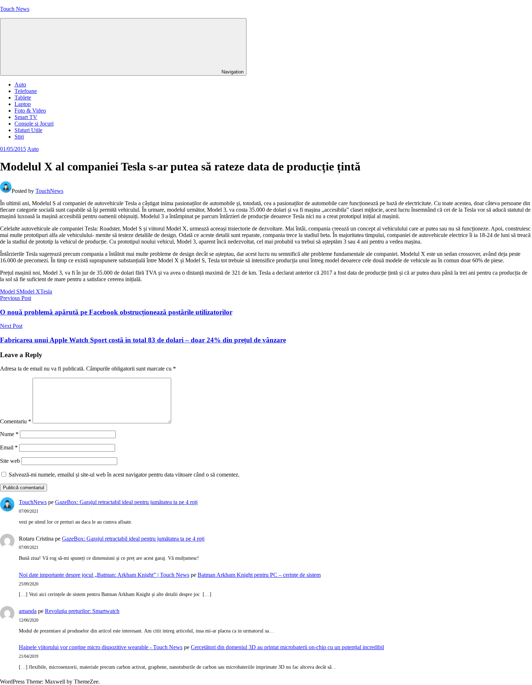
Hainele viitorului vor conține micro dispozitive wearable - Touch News (100, 647)
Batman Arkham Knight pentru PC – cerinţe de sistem (259, 575)
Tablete (22, 97)
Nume (9, 434)
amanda (28, 611)
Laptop (22, 104)
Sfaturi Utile (28, 130)
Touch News (14, 9)
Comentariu (15, 421)
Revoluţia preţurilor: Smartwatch (82, 611)
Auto (20, 84)
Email (9, 447)
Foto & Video (30, 110)
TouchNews (49, 191)
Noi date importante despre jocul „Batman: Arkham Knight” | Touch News (104, 575)
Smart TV (25, 117)
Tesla (46, 291)
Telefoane (25, 91)
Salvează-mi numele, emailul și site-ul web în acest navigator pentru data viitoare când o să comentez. (124, 475)
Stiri (19, 137)
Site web (10, 461)
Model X (30, 291)
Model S (10, 291)
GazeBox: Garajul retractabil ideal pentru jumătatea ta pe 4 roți (126, 502)
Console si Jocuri (34, 123)
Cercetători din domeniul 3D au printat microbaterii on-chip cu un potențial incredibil (287, 647)
